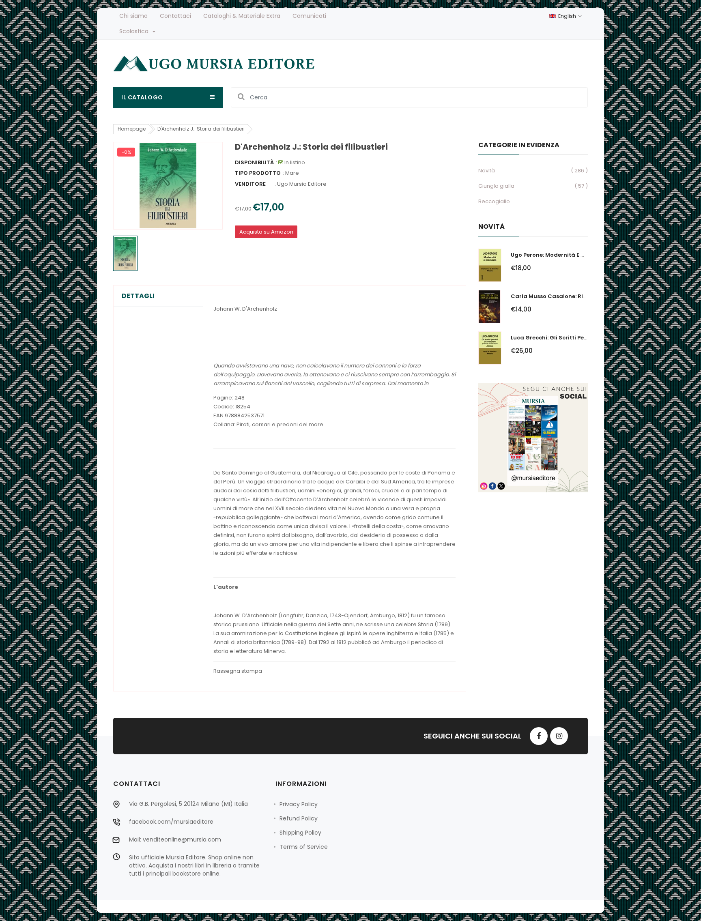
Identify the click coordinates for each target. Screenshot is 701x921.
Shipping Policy (300, 833)
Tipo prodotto (258, 173)
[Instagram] (559, 736)
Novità (486, 170)
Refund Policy (299, 818)
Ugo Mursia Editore (302, 184)
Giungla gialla (496, 186)
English (567, 16)
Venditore (250, 184)
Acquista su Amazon (266, 232)
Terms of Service (304, 847)
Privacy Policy (299, 804)
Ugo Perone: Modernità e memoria (558, 255)
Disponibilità (254, 162)
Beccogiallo (494, 201)
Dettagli (138, 296)
